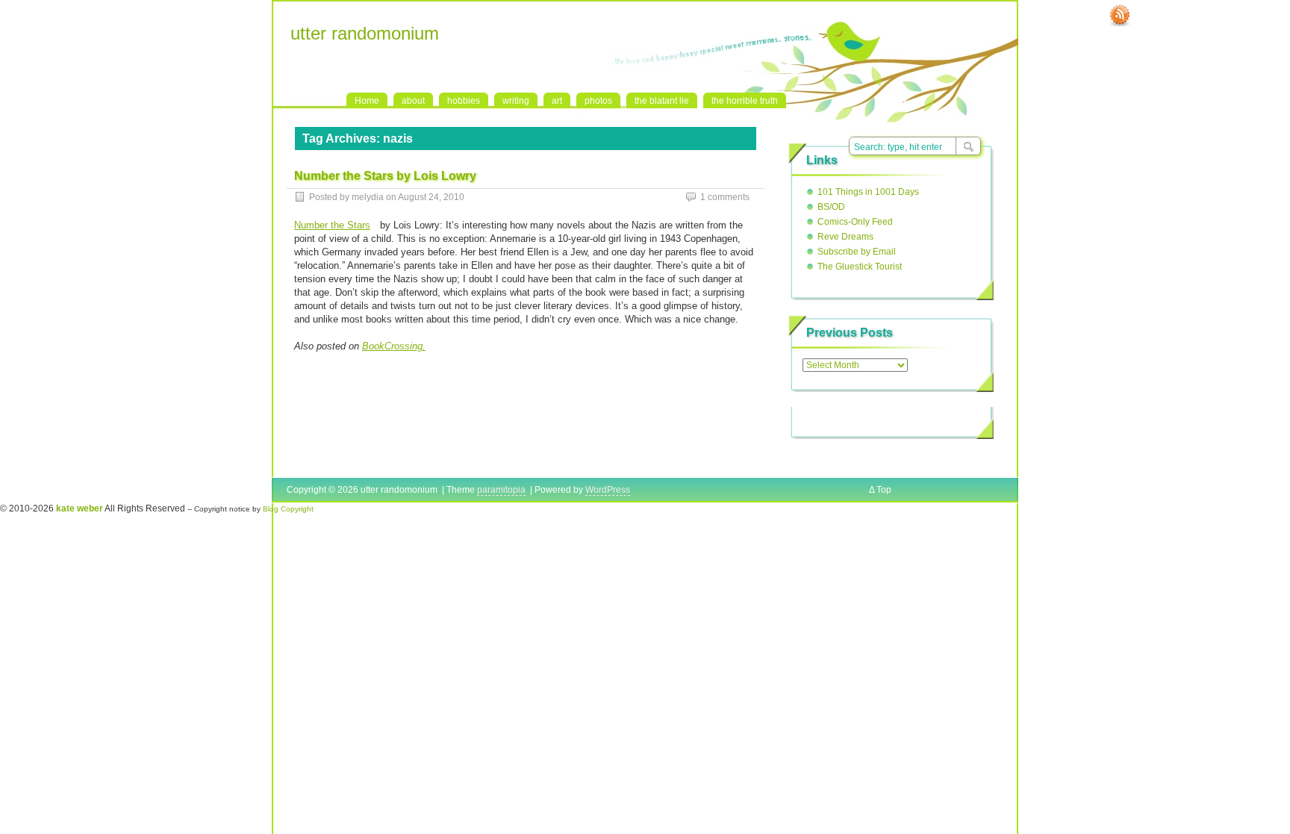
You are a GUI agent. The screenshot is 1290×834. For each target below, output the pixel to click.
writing (515, 101)
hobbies (463, 101)
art (557, 101)
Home (367, 101)
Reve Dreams (845, 236)
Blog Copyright (288, 509)
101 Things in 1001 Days (868, 192)
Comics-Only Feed (855, 222)
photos (598, 101)
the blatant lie (662, 101)
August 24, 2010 (431, 197)
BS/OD (831, 207)
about (413, 101)
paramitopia (501, 490)
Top (883, 490)
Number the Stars (332, 225)
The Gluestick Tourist (859, 266)
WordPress (607, 490)
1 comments (725, 197)
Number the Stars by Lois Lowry (385, 175)
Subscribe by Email (856, 251)
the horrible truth (744, 101)
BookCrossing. (394, 346)
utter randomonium (364, 33)
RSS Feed (1120, 16)
